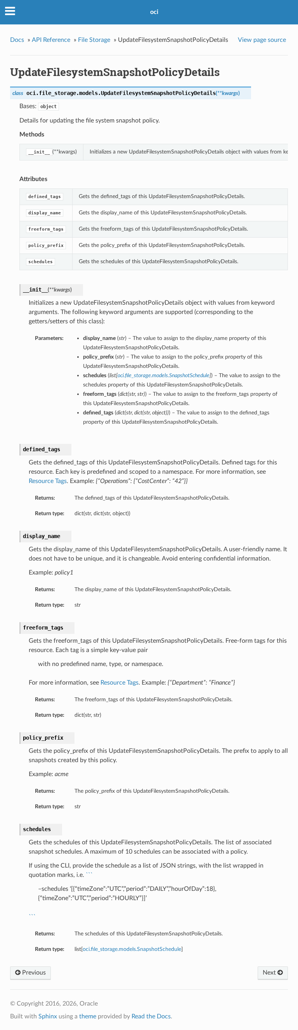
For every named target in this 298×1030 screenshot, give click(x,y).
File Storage (94, 40)
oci (154, 12)
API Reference (51, 40)
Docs (17, 40)
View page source (262, 40)
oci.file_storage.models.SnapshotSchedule (132, 949)
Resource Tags (48, 481)
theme (87, 1016)
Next (270, 973)
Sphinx (47, 1016)
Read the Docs (151, 1016)
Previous (33, 973)
